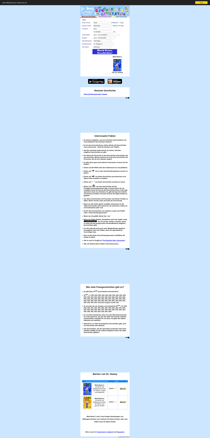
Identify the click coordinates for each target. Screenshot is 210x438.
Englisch (110, 432)
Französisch (101, 432)
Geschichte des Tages (105, 16)
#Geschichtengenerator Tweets (95, 94)
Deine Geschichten (121, 16)
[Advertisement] (92, 66)
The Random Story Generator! (113, 240)
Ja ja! (201, 3)
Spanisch (120, 432)
